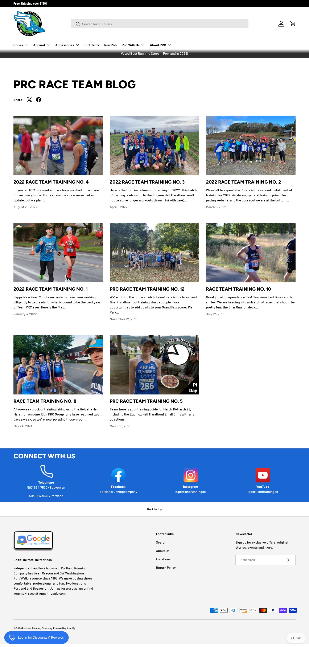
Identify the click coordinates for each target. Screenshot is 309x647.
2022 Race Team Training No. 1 (50, 289)
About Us (162, 551)
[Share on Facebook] (38, 99)
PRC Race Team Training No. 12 (147, 289)
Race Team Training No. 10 (238, 289)
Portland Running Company (37, 628)
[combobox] (159, 23)
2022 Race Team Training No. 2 (243, 182)
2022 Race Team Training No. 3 (147, 182)
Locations (163, 559)
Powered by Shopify (64, 628)
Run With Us (131, 45)
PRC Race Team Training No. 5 (146, 401)
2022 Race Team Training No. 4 (51, 182)
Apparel (39, 45)
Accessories (64, 45)
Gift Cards (92, 45)
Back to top (154, 509)
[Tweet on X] (29, 99)
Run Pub (110, 45)
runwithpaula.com (52, 593)
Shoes (18, 45)
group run (75, 588)
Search (161, 542)
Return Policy (166, 567)
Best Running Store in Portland (153, 53)
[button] (293, 23)
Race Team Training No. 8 (44, 401)
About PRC (158, 45)
